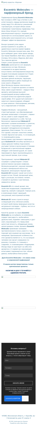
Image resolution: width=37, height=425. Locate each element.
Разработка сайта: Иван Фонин (18, 423)
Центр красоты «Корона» (21, 421)
